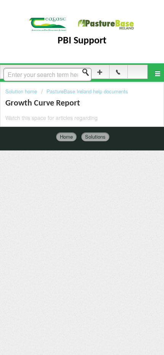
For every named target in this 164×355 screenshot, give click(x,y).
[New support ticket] (99, 71)
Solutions (95, 136)
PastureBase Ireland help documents (87, 91)
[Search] (87, 72)
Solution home (22, 91)
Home (66, 136)
